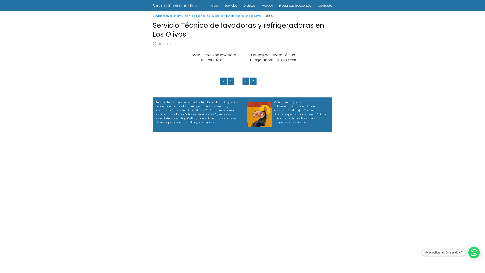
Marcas (267, 5)
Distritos (249, 5)
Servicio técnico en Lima (175, 5)
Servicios (231, 5)
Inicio (214, 5)
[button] (474, 252)
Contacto (325, 5)
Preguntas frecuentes (295, 5)
